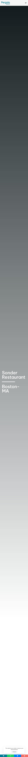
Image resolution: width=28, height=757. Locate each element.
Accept (14, 751)
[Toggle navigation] (22, 3)
